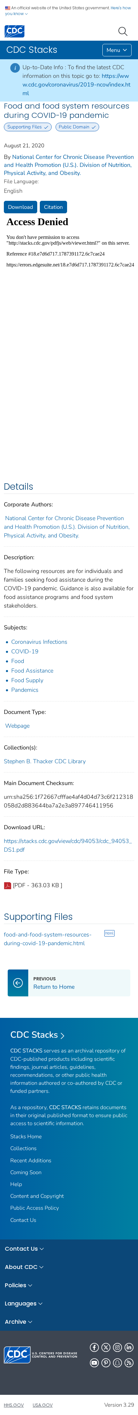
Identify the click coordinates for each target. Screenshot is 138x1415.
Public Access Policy (34, 1208)
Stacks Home (26, 1136)
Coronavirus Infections (39, 642)
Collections (23, 1148)
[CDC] (14, 31)
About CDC (21, 1267)
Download (20, 207)
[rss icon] (129, 1363)
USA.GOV (43, 1405)
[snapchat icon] (117, 1363)
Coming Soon (25, 1172)
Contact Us (23, 1220)
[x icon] (106, 1347)
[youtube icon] (94, 1363)
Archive (15, 1322)
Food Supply (27, 680)
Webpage (17, 726)
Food (17, 661)
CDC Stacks (34, 1035)
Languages (21, 1303)
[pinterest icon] (106, 1363)
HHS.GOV (14, 1405)
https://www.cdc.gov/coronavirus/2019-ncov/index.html (76, 84)
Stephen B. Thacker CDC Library (45, 761)
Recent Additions (30, 1160)
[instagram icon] (117, 1347)
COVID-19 (25, 651)
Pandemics (25, 690)
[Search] (124, 31)
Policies (15, 1285)
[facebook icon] (94, 1347)
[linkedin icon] (129, 1347)
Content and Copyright (37, 1196)
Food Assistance (32, 671)
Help (16, 1184)
